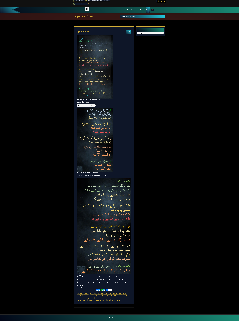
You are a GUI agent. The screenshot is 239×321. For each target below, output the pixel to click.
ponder (79, 300)
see (104, 300)
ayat (120, 293)
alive (106, 293)
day (90, 296)
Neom (132, 318)
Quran (85, 293)
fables (116, 296)
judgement (116, 298)
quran (84, 300)
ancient (115, 293)
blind (124, 293)
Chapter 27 (80, 296)
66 (92, 293)
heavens (79, 298)
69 (102, 293)
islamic (109, 298)
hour (85, 298)
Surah (108, 300)
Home (128, 9)
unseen (118, 300)
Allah (110, 293)
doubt (102, 296)
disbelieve (95, 296)
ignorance (90, 298)
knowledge (123, 298)
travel (113, 300)
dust (106, 296)
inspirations (98, 298)
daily (86, 296)
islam (104, 298)
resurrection (98, 300)
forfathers (126, 296)
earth (111, 296)
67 (95, 293)
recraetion (90, 300)
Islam (147, 9)
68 (98, 293)
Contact (133, 9)
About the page (141, 9)
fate (120, 296)
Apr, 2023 (129, 32)
